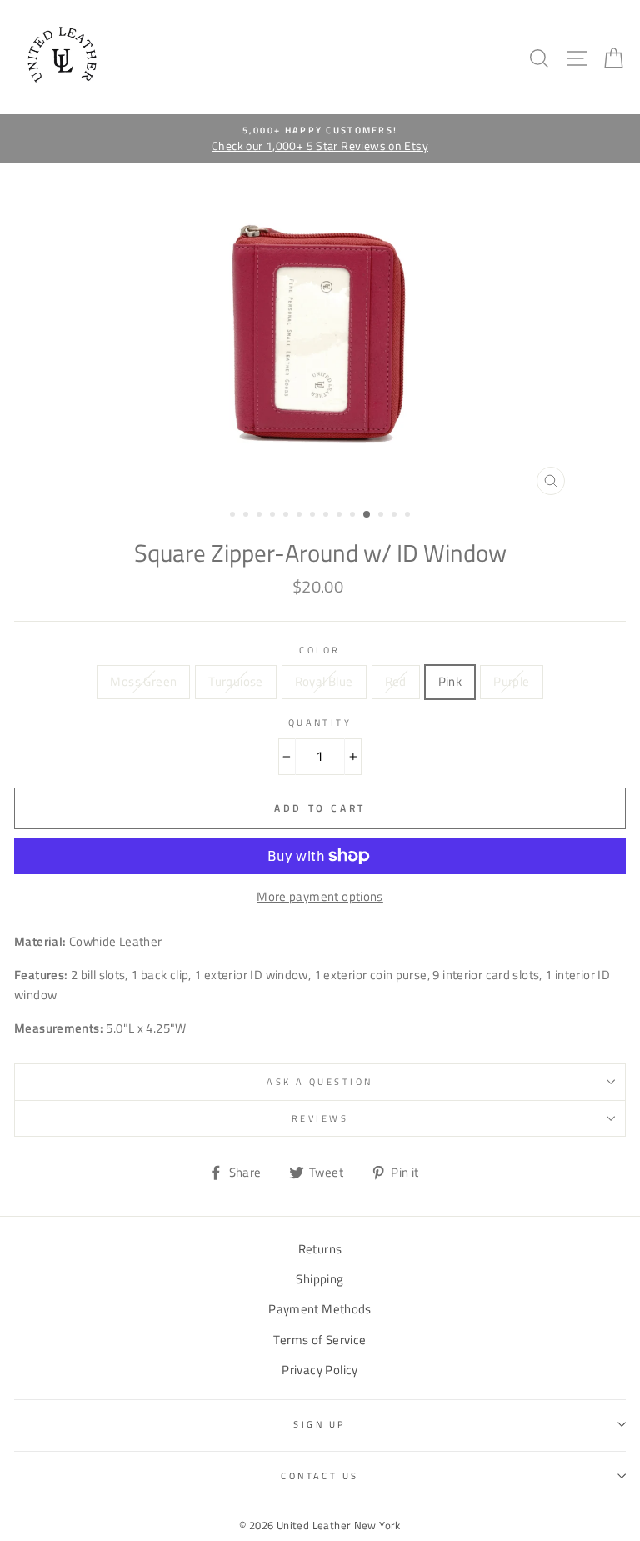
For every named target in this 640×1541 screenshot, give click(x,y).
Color (319, 650)
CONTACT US (319, 1475)
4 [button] (274, 516)
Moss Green (143, 681)
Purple (511, 681)
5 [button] (287, 516)
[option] (320, 139)
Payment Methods (320, 1308)
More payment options (320, 896)
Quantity (320, 722)
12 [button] (382, 516)
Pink (450, 681)
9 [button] (341, 516)
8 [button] (327, 516)
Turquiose (235, 681)
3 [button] (261, 516)
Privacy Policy (320, 1369)
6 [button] (301, 516)
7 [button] (314, 516)
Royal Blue (324, 681)
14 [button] (409, 516)
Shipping (319, 1278)
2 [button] (247, 516)
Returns (320, 1248)
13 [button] (396, 516)
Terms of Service (319, 1339)
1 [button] (234, 516)
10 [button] (354, 516)
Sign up (319, 1424)
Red (396, 681)
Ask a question (319, 1081)
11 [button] (367, 515)
